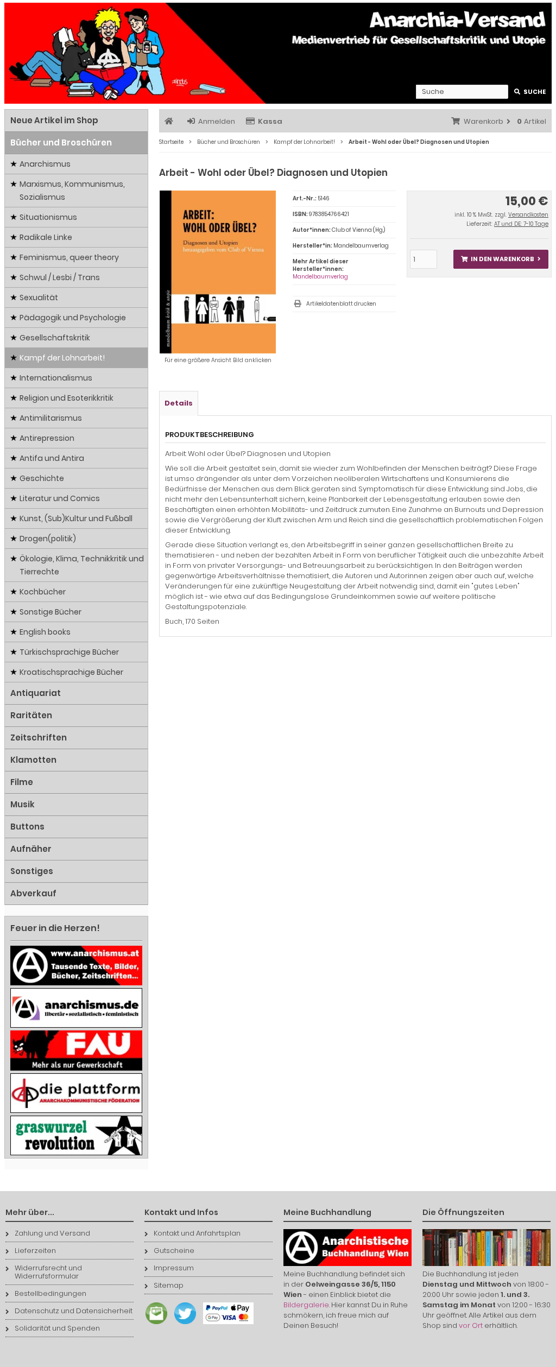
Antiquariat (35, 693)
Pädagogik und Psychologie (73, 317)
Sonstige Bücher (50, 611)
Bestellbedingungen (50, 1293)
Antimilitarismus (51, 418)
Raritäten (31, 715)
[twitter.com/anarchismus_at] (182, 1324)
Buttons (27, 826)
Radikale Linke (46, 237)
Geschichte (42, 478)
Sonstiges (31, 871)
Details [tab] (179, 403)
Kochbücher (43, 591)
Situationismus (48, 217)
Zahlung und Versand (52, 1233)
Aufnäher (31, 849)
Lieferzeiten (35, 1250)
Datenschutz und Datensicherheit (73, 1311)
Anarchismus (45, 164)
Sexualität (39, 297)
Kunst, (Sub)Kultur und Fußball (76, 518)
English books (45, 631)
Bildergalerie (306, 1305)
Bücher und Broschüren (61, 142)
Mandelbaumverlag (320, 277)
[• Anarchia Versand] (278, 53)
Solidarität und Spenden (57, 1328)
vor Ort (471, 1325)
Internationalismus (56, 377)
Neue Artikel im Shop (54, 120)
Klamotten (33, 759)
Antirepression (47, 438)
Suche (530, 92)
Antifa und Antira (52, 458)
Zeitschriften (38, 737)
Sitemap (169, 1285)
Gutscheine (174, 1250)
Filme (21, 782)
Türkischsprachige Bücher (69, 652)
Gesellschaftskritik (55, 337)
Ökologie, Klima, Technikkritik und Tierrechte (82, 565)
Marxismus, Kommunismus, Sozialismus (72, 190)
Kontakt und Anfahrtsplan (197, 1233)
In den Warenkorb (500, 259)
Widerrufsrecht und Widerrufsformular (48, 1272)
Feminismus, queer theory (69, 257)
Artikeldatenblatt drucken (341, 304)
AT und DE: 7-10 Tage (521, 224)
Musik (22, 804)
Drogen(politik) (48, 538)
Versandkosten (528, 215)
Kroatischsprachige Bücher (71, 672)
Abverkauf (33, 893)
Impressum (174, 1268)
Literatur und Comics (60, 498)
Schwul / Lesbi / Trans (60, 277)
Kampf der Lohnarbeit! (62, 357)
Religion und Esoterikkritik (66, 398)
